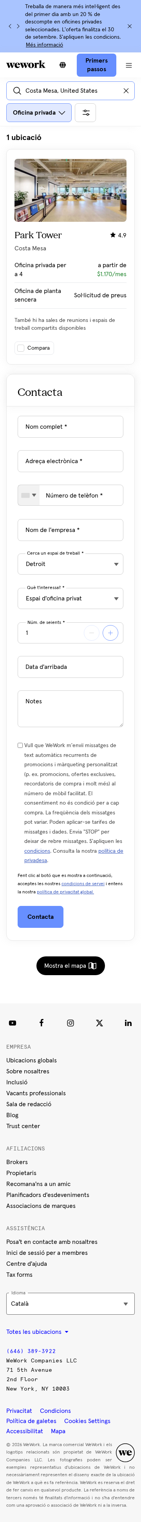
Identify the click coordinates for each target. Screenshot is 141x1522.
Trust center (23, 1126)
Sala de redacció (28, 1104)
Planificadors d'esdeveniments (47, 1195)
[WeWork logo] (25, 64)
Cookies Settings (87, 1421)
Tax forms (19, 1275)
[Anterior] (10, 26)
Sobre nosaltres (27, 1071)
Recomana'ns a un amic (38, 1184)
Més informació (44, 45)
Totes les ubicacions (34, 1332)
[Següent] (18, 26)
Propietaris (21, 1173)
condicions (37, 851)
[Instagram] (70, 1023)
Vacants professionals (36, 1093)
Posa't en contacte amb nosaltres (52, 1242)
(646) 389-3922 (31, 1351)
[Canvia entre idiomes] (62, 65)
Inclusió (16, 1082)
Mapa (58, 1431)
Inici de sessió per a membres (47, 1253)
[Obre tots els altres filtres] (85, 112)
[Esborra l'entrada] (126, 90)
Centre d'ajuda (26, 1264)
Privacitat (19, 1411)
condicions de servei (83, 884)
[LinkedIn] (128, 1023)
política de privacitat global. (65, 892)
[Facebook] (41, 1023)
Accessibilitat (24, 1431)
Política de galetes (31, 1421)
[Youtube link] (12, 1023)
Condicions (55, 1411)
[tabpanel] (70, 248)
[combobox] (29, 495)
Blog (12, 1115)
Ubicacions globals (31, 1060)
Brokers (17, 1162)
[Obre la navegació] (129, 65)
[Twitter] (99, 1023)
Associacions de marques (41, 1206)
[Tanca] (130, 26)
